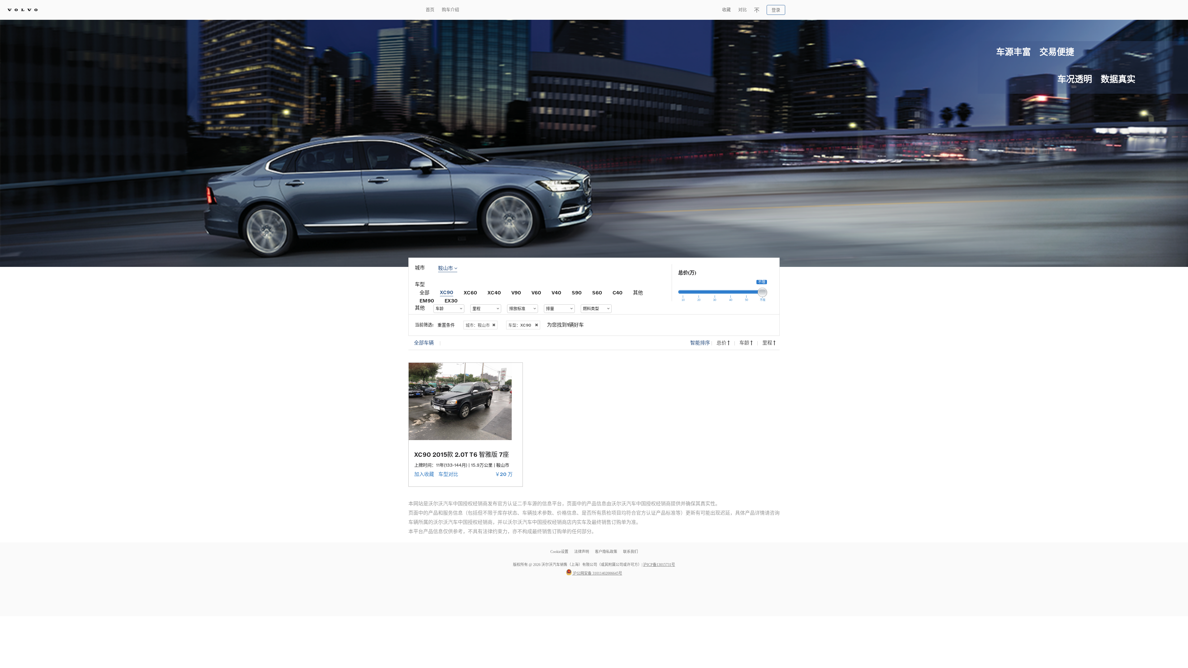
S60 (597, 292)
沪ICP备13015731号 (659, 565)
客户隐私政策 (606, 552)
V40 (556, 292)
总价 (722, 342)
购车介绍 (450, 9)
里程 (767, 342)
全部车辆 (424, 342)
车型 (420, 284)
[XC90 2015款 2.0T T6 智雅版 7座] (466, 401)
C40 (617, 292)
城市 (420, 267)
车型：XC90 (519, 325)
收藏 (726, 9)
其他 (638, 292)
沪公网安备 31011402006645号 (597, 573)
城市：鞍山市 (478, 325)
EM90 (427, 300)
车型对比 (448, 474)
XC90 (446, 292)
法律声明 (582, 552)
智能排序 (700, 342)
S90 (577, 292)
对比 (742, 9)
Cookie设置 (559, 552)
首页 (430, 9)
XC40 (494, 292)
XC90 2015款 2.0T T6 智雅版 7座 (461, 454)
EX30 (451, 300)
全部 (424, 292)
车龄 (745, 342)
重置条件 (446, 325)
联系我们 (630, 552)
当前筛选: (424, 324)
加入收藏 (424, 474)
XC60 (470, 292)
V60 (536, 292)
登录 (776, 10)
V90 (516, 292)
